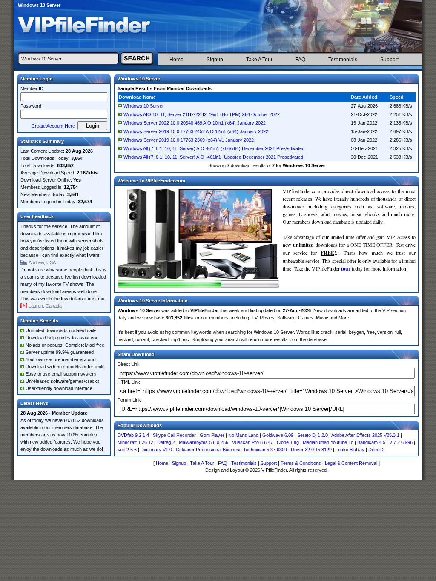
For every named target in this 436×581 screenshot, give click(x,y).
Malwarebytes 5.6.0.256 (203, 442)
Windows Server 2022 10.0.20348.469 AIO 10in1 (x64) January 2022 (194, 122)
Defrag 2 (166, 442)
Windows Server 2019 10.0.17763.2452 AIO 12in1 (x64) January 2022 (195, 131)
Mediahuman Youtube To (328, 442)
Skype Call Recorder (174, 435)
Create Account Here (53, 125)
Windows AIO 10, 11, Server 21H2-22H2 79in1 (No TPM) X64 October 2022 (201, 114)
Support (389, 60)
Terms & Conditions (301, 463)
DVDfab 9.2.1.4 (133, 435)
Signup (215, 60)
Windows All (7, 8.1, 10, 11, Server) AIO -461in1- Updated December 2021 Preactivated (213, 156)
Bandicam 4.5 (371, 442)
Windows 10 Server (143, 105)
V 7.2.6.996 (401, 442)
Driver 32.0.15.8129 (311, 449)
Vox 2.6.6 (127, 449)
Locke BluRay (350, 449)
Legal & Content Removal (351, 463)
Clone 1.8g (288, 442)
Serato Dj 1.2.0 (312, 435)
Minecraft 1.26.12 (135, 442)
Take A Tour (259, 60)
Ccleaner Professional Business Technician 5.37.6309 (231, 449)
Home (176, 60)
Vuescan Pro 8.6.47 (252, 442)
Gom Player (212, 435)
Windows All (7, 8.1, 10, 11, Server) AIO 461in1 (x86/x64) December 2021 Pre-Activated (213, 148)
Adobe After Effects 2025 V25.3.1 (365, 435)
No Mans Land (243, 435)
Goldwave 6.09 (277, 435)
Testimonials (342, 60)
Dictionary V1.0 (156, 449)
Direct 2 (376, 449)
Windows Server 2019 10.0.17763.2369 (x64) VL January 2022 (188, 139)
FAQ (300, 60)
